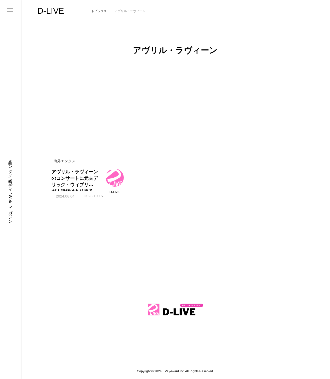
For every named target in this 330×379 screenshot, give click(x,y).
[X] (10, 352)
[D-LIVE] (175, 310)
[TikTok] (10, 344)
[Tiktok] (164, 335)
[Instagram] (10, 335)
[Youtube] (10, 360)
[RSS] (10, 368)
